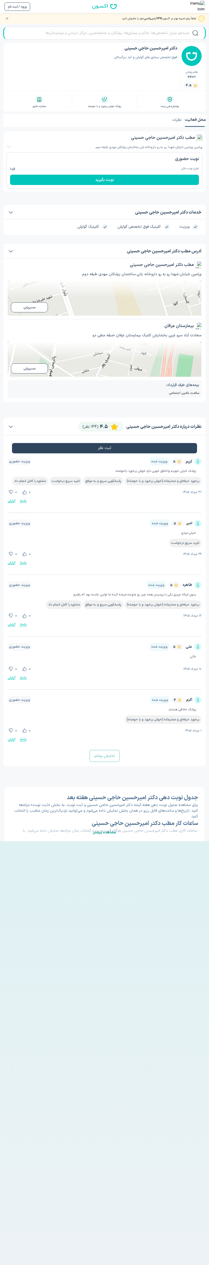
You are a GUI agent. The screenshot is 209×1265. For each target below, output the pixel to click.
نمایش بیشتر (104, 756)
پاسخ (23, 500)
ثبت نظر (104, 448)
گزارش (12, 500)
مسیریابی (29, 307)
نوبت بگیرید (104, 180)
